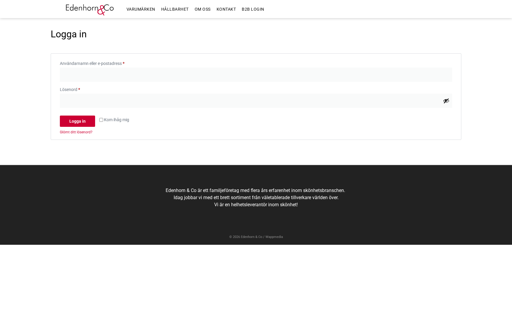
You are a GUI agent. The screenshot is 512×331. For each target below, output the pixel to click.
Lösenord (81, 88)
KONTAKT (226, 9)
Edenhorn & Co (251, 237)
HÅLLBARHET (175, 9)
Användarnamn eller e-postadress (104, 62)
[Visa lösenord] (446, 100)
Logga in (77, 121)
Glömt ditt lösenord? (76, 132)
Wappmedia (274, 237)
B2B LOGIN (253, 9)
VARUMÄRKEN (141, 9)
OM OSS (203, 9)
